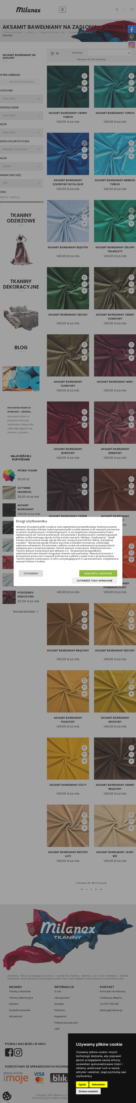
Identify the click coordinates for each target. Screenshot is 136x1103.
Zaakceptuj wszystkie (98, 573)
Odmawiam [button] (98, 1084)
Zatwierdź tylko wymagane (94, 580)
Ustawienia (31, 573)
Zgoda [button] (82, 1084)
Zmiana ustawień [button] (88, 1091)
